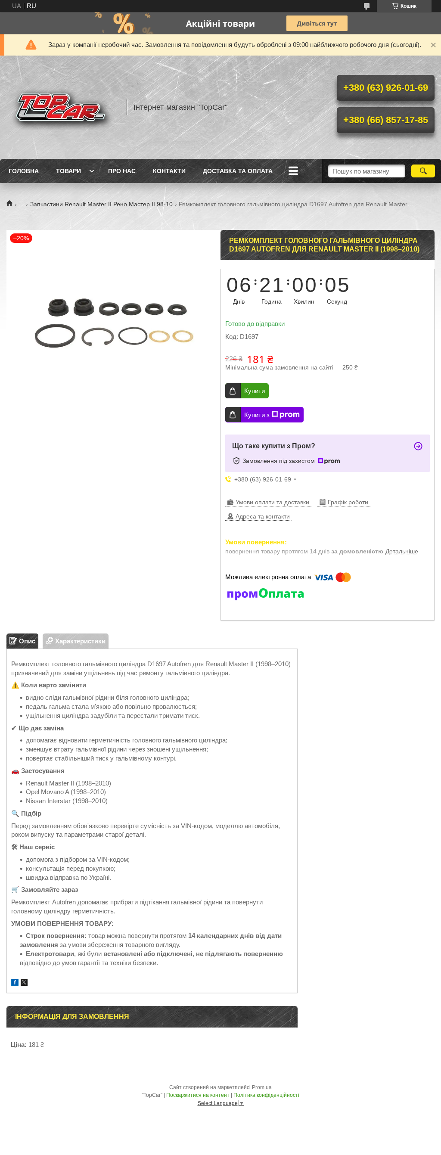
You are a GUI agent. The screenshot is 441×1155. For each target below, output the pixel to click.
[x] (24, 983)
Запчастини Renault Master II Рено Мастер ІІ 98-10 (101, 204)
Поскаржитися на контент (198, 1095)
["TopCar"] (62, 107)
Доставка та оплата (238, 171)
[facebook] (15, 983)
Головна (24, 171)
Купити (254, 390)
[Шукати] (423, 171)
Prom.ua (262, 1087)
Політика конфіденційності (266, 1095)
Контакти (169, 171)
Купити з (257, 415)
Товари (68, 171)
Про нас (122, 171)
